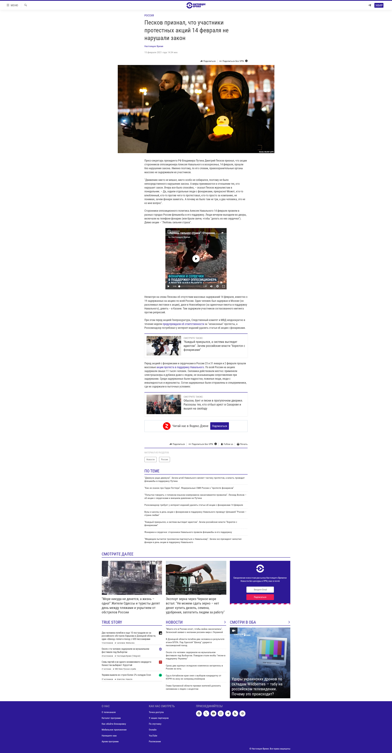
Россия (149, 15)
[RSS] (235, 714)
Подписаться (219, 426)
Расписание (155, 741)
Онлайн (152, 729)
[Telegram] (369, 5)
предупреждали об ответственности (183, 324)
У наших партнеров (159, 718)
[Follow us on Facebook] (199, 714)
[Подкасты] (242, 714)
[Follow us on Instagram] (221, 714)
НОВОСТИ (174, 622)
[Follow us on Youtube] (213, 714)
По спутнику (155, 723)
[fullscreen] (224, 286)
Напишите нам (109, 735)
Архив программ (110, 741)
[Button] (208, 61)
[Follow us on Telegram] (228, 714)
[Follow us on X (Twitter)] (206, 714)
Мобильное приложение (114, 729)
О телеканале (109, 712)
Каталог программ (111, 718)
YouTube (153, 735)
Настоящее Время (153, 46)
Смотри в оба (243, 622)
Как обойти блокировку (114, 723)
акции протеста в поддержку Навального (180, 367)
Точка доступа (156, 712)
